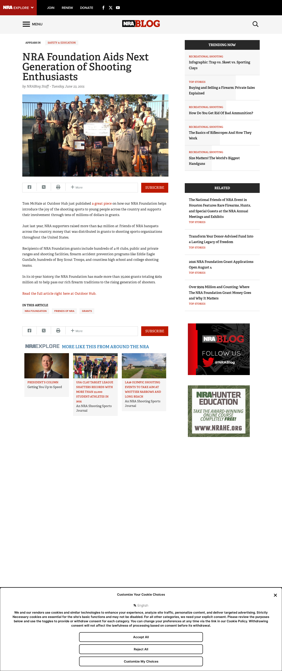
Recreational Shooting (206, 56)
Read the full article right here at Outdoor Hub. (59, 293)
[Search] (255, 24)
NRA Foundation (36, 311)
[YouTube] (118, 3)
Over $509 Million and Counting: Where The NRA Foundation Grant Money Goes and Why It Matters (220, 292)
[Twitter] (111, 3)
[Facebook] (103, 3)
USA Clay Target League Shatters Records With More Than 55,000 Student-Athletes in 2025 (94, 392)
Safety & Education (62, 42)
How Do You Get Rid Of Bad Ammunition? (221, 113)
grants (87, 311)
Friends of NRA (64, 311)
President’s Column (42, 382)
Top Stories (197, 82)
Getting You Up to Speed (44, 387)
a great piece (102, 203)
